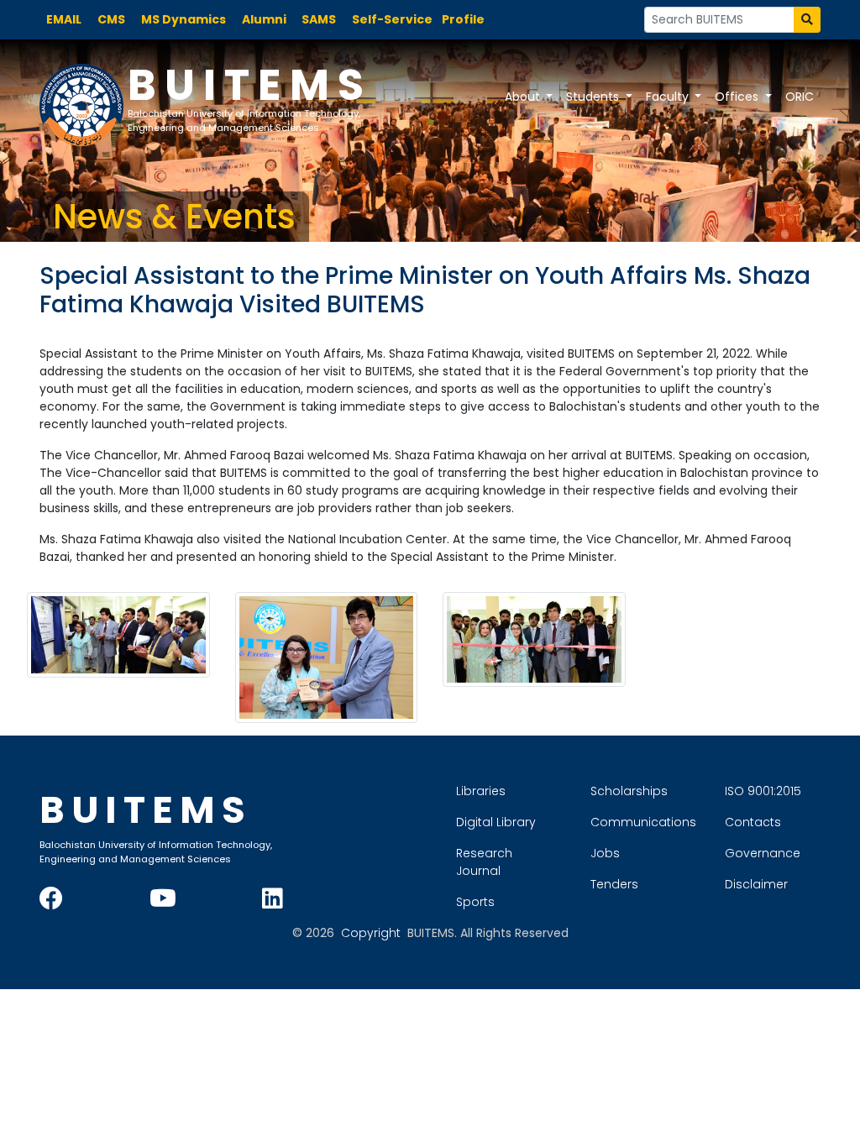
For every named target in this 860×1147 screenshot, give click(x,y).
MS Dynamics (183, 19)
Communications (643, 822)
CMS (111, 19)
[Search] (807, 20)
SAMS (319, 19)
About (524, 96)
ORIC (799, 96)
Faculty (669, 96)
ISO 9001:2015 (763, 791)
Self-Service (392, 19)
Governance (762, 853)
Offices (738, 96)
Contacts (753, 822)
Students (594, 96)
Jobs (605, 853)
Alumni (264, 19)
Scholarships (629, 791)
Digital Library (496, 822)
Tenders (614, 884)
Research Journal (484, 862)
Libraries (481, 791)
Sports (475, 901)
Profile (463, 19)
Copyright (371, 932)
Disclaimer (756, 884)
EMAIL (63, 19)
